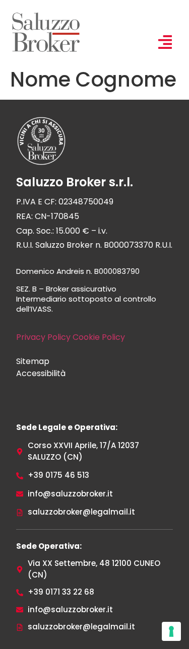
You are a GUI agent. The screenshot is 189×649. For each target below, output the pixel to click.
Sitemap (32, 361)
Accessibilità (41, 373)
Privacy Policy (43, 337)
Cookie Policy (99, 337)
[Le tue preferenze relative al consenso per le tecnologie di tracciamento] (171, 631)
